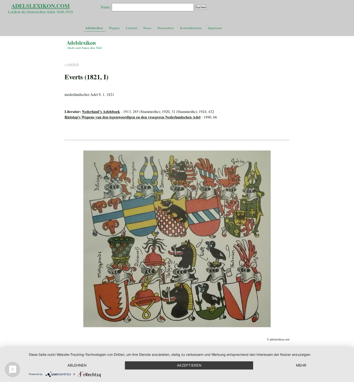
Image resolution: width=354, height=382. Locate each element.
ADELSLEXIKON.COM (40, 6)
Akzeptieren (189, 365)
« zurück (72, 64)
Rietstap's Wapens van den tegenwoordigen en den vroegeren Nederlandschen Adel (132, 117)
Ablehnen (76, 365)
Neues (147, 28)
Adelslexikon (94, 28)
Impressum (215, 28)
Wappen (114, 28)
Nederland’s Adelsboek (101, 111)
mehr (301, 365)
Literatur (131, 28)
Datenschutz (165, 28)
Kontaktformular (191, 28)
